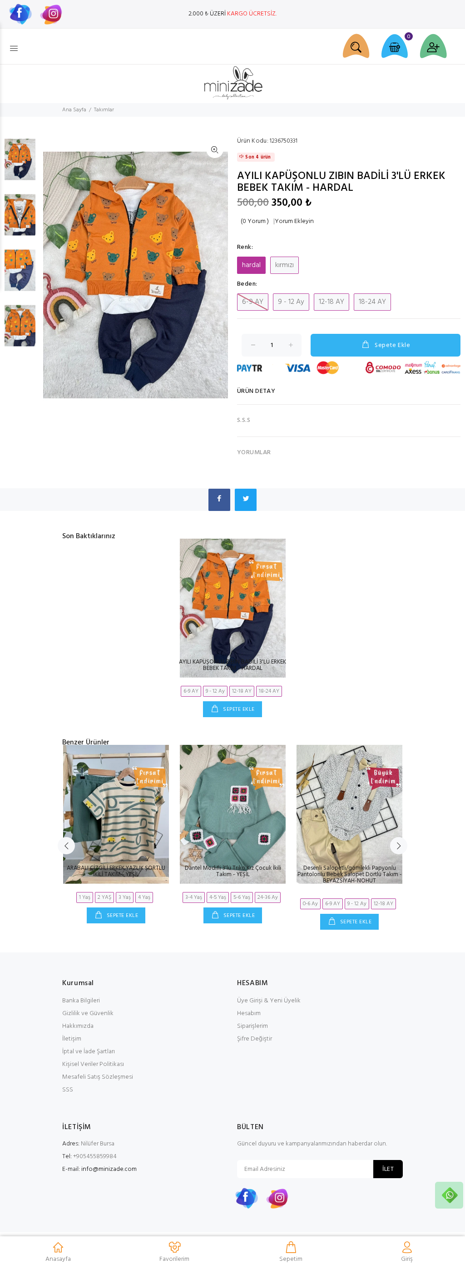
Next (398, 845)
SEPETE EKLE (238, 709)
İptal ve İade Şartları (88, 1051)
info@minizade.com (109, 1169)
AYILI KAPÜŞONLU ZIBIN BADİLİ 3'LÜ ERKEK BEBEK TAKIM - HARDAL (232, 665)
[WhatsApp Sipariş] (449, 1195)
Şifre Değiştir (254, 1039)
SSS (67, 1090)
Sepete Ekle (392, 345)
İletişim (71, 1039)
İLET (388, 1169)
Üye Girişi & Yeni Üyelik (269, 1001)
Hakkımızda (78, 1026)
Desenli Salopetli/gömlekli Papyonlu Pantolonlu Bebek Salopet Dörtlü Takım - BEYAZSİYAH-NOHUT (349, 874)
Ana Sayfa (74, 109)
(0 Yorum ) (255, 222)
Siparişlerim (252, 1026)
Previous (66, 845)
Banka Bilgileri (81, 1001)
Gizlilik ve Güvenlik (88, 1013)
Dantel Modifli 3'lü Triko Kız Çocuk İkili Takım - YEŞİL (233, 871)
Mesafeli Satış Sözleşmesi (97, 1077)
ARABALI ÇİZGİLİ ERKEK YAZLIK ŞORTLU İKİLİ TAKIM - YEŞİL (116, 871)
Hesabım (249, 1013)
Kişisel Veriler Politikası (93, 1064)
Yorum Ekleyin (294, 222)
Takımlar (104, 109)
